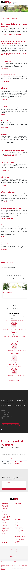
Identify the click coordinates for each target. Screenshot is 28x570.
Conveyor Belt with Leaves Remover (11, 34)
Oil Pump (3, 185)
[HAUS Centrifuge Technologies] (5, 2)
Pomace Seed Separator (8, 218)
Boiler (2, 236)
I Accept (2, 568)
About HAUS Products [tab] (18, 462)
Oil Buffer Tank (5, 170)
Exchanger (4, 249)
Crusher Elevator (5, 81)
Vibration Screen (5, 201)
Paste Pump (4, 68)
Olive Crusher (5, 99)
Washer (3, 144)
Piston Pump (4, 127)
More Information (9, 568)
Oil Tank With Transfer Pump (9, 155)
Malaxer (3, 114)
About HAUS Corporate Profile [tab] (7, 462)
